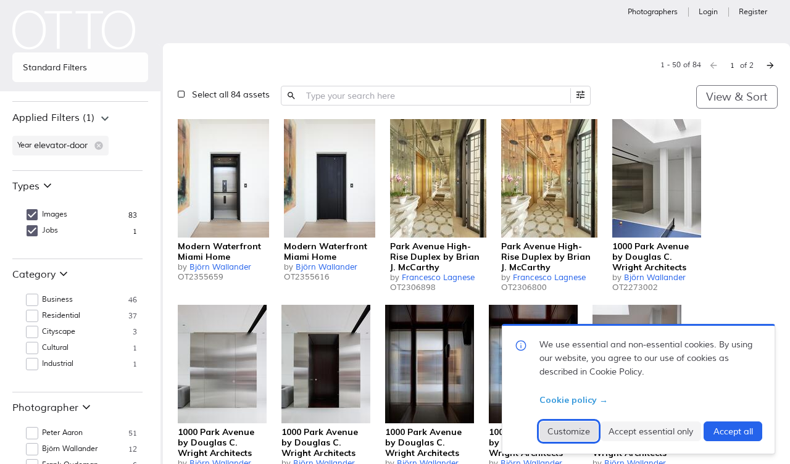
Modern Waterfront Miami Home (219, 251)
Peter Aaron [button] (62, 432)
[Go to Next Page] (770, 65)
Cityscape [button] (58, 331)
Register (753, 12)
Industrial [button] (57, 363)
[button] (99, 145)
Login (708, 12)
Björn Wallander (220, 267)
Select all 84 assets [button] (231, 94)
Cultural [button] (55, 347)
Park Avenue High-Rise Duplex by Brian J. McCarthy (435, 257)
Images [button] (54, 214)
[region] (80, 135)
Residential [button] (61, 315)
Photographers (653, 12)
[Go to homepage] (74, 29)
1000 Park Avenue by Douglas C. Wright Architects (650, 257)
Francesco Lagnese (438, 278)
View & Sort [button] (736, 97)
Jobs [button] (50, 230)
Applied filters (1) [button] (53, 118)
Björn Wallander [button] (70, 449)
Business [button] (57, 299)
